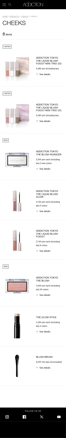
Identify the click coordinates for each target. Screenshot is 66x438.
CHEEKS (24, 16)
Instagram (7, 416)
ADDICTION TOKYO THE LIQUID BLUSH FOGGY (48, 233)
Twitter (41, 416)
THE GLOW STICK (46, 317)
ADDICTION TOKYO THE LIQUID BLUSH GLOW (48, 194)
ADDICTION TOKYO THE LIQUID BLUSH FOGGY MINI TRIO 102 (49, 60)
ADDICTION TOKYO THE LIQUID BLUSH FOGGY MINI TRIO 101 (49, 107)
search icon (9, 3)
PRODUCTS (14, 16)
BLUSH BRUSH (44, 357)
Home (5, 16)
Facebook (24, 416)
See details (44, 74)
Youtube (59, 416)
